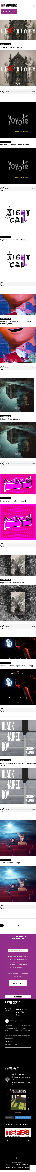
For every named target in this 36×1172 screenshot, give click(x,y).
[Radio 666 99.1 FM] (8, 1010)
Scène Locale (5, 44)
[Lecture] (2, 91)
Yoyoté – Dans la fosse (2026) (14, 145)
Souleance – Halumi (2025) (13, 501)
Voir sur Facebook (9, 1044)
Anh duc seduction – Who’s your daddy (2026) (15, 322)
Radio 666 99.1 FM (16, 1020)
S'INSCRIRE (18, 983)
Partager (16, 1044)
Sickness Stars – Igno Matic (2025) (16, 666)
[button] (7, 1141)
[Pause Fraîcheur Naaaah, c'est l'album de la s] (18, 1101)
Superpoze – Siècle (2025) (12, 582)
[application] (18, 91)
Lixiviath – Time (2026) (11, 47)
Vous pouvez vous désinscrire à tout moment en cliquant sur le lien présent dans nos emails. (18, 973)
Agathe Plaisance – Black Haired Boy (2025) (18, 764)
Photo (10, 1041)
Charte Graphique (17, 1167)
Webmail (27, 1167)
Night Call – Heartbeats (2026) (14, 240)
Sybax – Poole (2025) (10, 419)
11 (18, 925)
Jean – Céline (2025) (10, 863)
